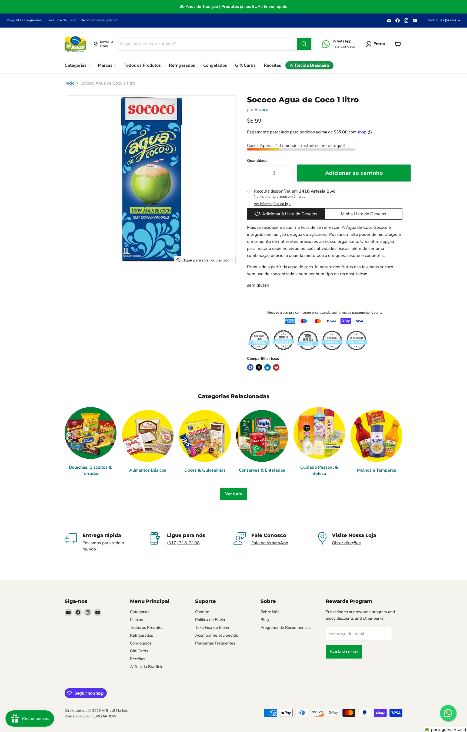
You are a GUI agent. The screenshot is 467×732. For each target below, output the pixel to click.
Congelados (215, 65)
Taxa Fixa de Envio (61, 20)
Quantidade (257, 161)
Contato (202, 612)
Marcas (106, 65)
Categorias (76, 65)
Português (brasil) (442, 20)
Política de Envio (210, 619)
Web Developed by (90, 716)
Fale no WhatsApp (269, 543)
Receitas (272, 65)
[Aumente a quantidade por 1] (294, 173)
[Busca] (304, 44)
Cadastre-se (344, 651)
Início (70, 83)
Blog (265, 619)
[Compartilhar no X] (259, 367)
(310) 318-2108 (183, 543)
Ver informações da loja (272, 204)
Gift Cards (245, 65)
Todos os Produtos (142, 65)
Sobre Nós (270, 612)
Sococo (261, 110)
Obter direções (346, 543)
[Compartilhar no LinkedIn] (267, 367)
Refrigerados (182, 65)
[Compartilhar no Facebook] (250, 367)
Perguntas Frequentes (24, 20)
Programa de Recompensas (286, 627)
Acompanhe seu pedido (100, 20)
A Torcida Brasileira (309, 65)
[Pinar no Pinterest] (276, 367)
